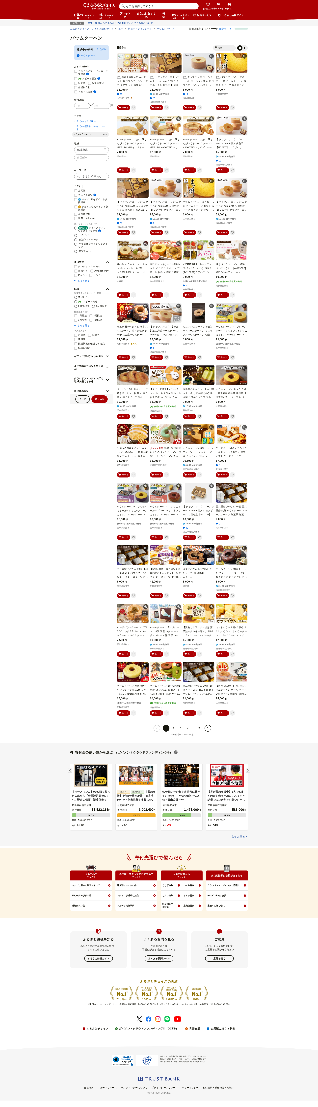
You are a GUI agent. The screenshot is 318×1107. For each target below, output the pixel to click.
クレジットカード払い (90, 266)
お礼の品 (82, 16)
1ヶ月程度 (101, 306)
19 (219, 160)
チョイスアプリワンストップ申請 (92, 229)
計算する (227, 28)
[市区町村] (91, 157)
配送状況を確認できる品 (91, 343)
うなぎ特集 (167, 885)
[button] (91, 262)
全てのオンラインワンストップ (93, 245)
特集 (163, 15)
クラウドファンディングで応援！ (224, 885)
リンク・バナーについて (134, 1087)
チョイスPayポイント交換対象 (92, 201)
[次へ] (208, 728)
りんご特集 (167, 895)
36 (121, 94)
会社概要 (89, 1087)
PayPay (82, 275)
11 (187, 94)
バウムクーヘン (89, 55)
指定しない (84, 251)
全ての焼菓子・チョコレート (91, 128)
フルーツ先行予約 (125, 905)
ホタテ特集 (189, 895)
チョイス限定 (87, 91)
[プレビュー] (145, 56)
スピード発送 (89, 78)
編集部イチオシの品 (126, 885)
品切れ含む (84, 87)
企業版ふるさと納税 (223, 1028)
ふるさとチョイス (97, 1028)
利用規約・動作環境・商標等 (218, 1087)
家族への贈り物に (216, 905)
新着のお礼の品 (86, 218)
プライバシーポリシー (163, 1087)
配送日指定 (98, 83)
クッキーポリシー (189, 1087)
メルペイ (98, 275)
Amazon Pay (101, 270)
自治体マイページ (88, 239)
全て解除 (101, 49)
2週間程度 (83, 306)
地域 (106, 16)
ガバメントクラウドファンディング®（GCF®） (149, 1028)
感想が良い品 (78, 905)
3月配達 (82, 319)
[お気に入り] (133, 107)
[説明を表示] (87, 74)
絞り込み (99, 399)
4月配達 (97, 319)
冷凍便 (81, 339)
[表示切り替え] (242, 48)
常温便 (81, 335)
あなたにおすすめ (146, 15)
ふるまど (83, 235)
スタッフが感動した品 (128, 895)
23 (154, 98)
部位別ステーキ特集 (168, 905)
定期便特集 (189, 905)
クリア (82, 399)
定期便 (81, 83)
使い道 (179, 16)
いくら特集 (189, 885)
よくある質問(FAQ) (159, 958)
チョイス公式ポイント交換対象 (93, 208)
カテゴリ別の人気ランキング (86, 885)
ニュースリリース (107, 1087)
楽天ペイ (83, 270)
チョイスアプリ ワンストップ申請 (93, 72)
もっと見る (84, 280)
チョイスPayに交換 (217, 895)
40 (187, 527)
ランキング (125, 15)
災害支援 (194, 1028)
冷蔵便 (95, 335)
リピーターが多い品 (81, 895)
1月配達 (82, 315)
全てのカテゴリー (86, 121)
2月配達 (97, 315)
